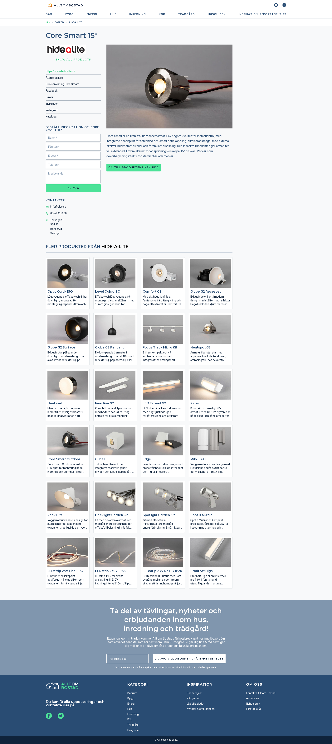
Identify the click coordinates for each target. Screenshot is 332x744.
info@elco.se (58, 206)
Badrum (132, 693)
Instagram (52, 110)
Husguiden (217, 14)
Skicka (73, 188)
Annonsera (253, 698)
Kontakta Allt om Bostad (261, 693)
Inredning (137, 14)
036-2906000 (58, 213)
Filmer (49, 97)
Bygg (69, 14)
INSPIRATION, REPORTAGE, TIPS (262, 14)
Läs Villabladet (195, 703)
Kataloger (51, 116)
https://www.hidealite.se (60, 71)
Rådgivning (193, 698)
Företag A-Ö (253, 708)
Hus (113, 14)
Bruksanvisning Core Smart (62, 84)
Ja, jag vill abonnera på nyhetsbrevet (189, 658)
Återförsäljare (54, 77)
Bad (49, 14)
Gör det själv (194, 693)
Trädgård (186, 14)
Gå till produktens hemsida (133, 167)
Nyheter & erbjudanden (201, 708)
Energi (91, 14)
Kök (162, 14)
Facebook (51, 90)
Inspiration (52, 103)
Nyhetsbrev (253, 703)
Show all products (73, 59)
